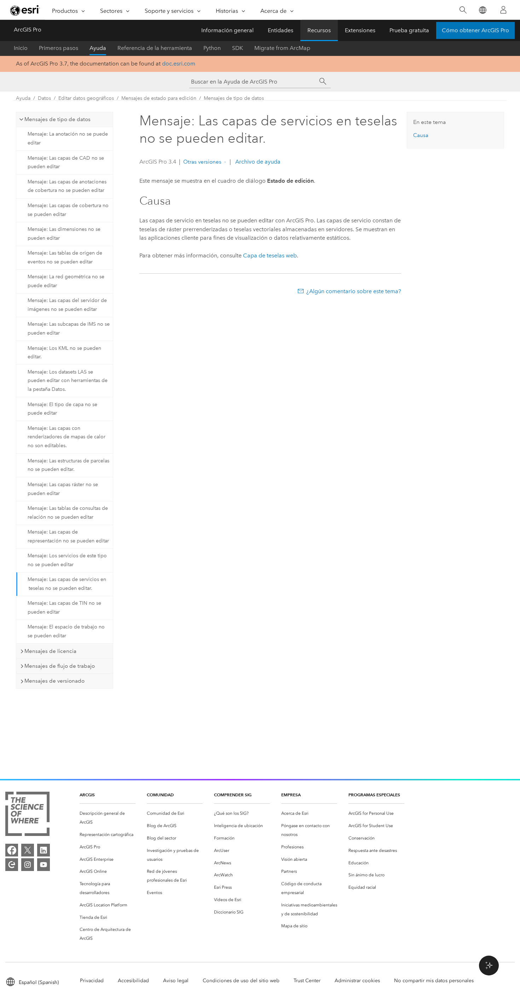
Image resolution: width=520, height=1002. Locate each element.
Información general (227, 30)
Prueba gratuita (409, 30)
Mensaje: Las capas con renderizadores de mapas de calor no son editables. (66, 437)
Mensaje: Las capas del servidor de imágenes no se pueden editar (67, 304)
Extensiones (360, 30)
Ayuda (97, 48)
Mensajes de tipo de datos (234, 98)
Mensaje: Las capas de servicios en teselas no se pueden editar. (67, 583)
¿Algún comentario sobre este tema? (353, 291)
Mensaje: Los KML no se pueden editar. (64, 352)
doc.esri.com (178, 63)
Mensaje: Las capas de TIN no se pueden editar (64, 607)
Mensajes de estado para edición (158, 98)
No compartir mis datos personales (434, 981)
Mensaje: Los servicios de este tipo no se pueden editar (67, 560)
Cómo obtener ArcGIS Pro (475, 30)
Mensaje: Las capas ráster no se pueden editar (63, 489)
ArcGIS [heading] (87, 794)
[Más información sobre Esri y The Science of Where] (27, 815)
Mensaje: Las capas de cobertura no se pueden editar (68, 210)
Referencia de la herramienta (154, 48)
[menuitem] (107, 818)
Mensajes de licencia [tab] (50, 651)
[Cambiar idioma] (482, 10)
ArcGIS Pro (27, 29)
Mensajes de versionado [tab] (54, 681)
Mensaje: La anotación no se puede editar (68, 138)
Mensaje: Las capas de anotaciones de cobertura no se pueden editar (67, 186)
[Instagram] (27, 864)
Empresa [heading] (291, 794)
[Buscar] (463, 10)
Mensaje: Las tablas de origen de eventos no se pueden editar (65, 257)
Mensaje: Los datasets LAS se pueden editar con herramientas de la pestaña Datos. (68, 381)
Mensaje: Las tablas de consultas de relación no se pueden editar (68, 512)
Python (212, 48)
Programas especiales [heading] (374, 794)
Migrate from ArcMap (282, 48)
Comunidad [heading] (160, 794)
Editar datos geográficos (86, 98)
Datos (44, 98)
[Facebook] (11, 850)
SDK (237, 48)
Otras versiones (202, 162)
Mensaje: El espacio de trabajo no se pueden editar (66, 631)
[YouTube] (43, 864)
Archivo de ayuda (257, 161)
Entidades (280, 30)
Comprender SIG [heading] (233, 794)
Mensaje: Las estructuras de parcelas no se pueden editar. (68, 465)
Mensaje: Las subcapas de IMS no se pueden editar (69, 328)
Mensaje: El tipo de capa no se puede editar (62, 409)
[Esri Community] (11, 864)
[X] (27, 850)
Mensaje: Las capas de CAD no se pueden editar (66, 162)
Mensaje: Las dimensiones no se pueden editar (64, 233)
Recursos (319, 30)
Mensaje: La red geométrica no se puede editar (66, 281)
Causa (420, 135)
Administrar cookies (357, 981)
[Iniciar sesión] (503, 9)
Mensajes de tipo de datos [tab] (57, 119)
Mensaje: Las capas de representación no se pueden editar (68, 536)
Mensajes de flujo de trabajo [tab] (59, 666)
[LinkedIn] (43, 850)
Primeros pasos (58, 48)
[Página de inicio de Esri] (25, 10)
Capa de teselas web (270, 255)
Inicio (21, 48)
